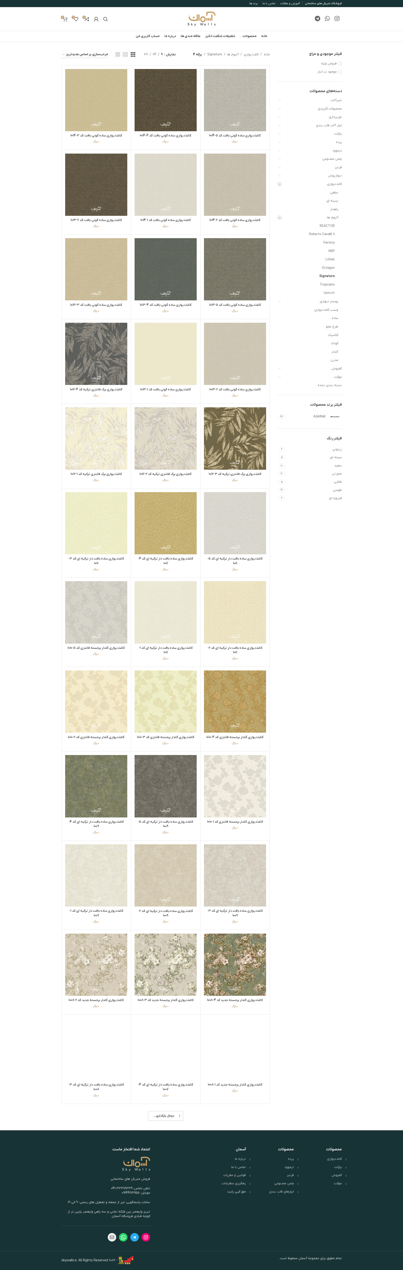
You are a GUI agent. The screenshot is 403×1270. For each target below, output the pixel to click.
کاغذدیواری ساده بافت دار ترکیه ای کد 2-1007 (234, 1176)
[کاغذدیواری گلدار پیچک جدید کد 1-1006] (96, 1228)
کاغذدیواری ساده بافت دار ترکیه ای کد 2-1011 (234, 650)
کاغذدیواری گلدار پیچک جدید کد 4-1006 (96, 1174)
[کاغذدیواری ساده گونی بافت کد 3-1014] (96, 100)
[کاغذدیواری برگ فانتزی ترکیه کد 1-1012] (96, 438)
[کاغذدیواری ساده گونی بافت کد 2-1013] (235, 354)
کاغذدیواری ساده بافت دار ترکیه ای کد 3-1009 (235, 913)
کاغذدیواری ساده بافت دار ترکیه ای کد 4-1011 (165, 561)
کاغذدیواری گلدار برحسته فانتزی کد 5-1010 (96, 648)
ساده (335, 318)
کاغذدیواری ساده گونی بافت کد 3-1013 (96, 305)
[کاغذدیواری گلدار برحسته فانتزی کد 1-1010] (235, 786)
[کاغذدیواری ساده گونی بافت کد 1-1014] (166, 185)
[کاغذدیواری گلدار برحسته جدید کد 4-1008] (235, 965)
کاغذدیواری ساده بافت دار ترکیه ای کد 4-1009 (96, 824)
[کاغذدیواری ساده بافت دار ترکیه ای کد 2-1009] (166, 875)
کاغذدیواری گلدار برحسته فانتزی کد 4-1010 (234, 737)
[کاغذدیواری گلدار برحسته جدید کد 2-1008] (96, 965)
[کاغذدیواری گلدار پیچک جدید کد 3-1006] (235, 1228)
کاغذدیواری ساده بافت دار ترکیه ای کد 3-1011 (96, 561)
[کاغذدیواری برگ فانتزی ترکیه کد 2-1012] (166, 438)
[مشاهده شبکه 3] (133, 55)
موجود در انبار (327, 71)
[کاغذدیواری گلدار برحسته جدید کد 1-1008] (235, 1049)
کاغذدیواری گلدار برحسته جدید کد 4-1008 (235, 1000)
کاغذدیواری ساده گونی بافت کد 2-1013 (235, 389)
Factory (329, 243)
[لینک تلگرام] (317, 19)
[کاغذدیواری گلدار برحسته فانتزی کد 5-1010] (96, 612)
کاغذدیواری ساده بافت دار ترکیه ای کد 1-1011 (166, 650)
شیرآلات (336, 100)
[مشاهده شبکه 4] (125, 55)
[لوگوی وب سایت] (201, 19)
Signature (327, 276)
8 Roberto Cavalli (322, 234)
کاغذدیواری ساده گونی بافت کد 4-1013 (166, 305)
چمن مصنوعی (332, 159)
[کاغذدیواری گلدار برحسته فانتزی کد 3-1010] (166, 701)
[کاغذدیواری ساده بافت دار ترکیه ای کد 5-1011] (235, 523)
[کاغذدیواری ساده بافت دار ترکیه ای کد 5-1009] (166, 786)
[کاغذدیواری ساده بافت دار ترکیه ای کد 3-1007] (96, 1049)
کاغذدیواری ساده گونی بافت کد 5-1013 (235, 305)
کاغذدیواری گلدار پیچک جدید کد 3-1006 (235, 1263)
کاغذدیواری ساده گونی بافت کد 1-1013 (165, 389)
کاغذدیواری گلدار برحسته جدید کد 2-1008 (96, 1000)
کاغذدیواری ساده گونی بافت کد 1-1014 (165, 220)
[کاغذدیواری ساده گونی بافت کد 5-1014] (235, 100)
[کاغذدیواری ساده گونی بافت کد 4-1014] (166, 100)
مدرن (334, 360)
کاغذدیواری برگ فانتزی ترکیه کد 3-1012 (235, 474)
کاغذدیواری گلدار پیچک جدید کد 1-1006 (96, 1263)
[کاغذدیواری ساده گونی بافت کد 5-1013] (235, 269)
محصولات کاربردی (330, 108)
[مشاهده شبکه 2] (118, 55)
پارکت (338, 133)
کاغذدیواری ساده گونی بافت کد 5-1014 (235, 135)
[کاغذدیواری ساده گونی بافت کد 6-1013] (96, 185)
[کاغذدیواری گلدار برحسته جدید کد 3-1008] (166, 965)
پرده (339, 142)
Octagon (328, 268)
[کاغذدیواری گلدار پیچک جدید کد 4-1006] (96, 1138)
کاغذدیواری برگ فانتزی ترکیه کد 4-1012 (96, 389)
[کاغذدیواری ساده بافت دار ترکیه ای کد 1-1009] (96, 875)
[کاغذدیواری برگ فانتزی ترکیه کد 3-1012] (235, 438)
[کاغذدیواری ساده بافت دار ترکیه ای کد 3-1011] (96, 523)
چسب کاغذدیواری (326, 310)
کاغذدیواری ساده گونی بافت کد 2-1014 (234, 220)
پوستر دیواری (329, 301)
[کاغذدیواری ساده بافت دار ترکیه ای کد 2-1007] (235, 1138)
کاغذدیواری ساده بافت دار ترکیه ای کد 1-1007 (166, 1176)
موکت (338, 377)
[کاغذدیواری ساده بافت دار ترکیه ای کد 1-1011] (166, 612)
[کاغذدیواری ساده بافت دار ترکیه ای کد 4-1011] (166, 523)
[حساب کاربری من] (96, 19)
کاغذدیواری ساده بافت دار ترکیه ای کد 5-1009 (165, 824)
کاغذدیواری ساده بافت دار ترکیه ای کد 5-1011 (235, 561)
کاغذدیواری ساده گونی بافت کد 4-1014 (165, 135)
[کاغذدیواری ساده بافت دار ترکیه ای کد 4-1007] (166, 1049)
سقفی (334, 192)
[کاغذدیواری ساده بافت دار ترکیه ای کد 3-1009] (235, 875)
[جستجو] (105, 19)
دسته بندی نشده (330, 385)
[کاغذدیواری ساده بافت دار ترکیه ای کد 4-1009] (96, 786)
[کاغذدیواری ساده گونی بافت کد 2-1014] (235, 185)
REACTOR (327, 226)
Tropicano (327, 284)
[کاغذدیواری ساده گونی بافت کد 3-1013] (96, 269)
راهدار (334, 209)
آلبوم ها (332, 217)
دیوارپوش (335, 175)
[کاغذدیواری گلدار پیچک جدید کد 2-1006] (166, 1228)
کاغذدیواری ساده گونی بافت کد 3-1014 (96, 135)
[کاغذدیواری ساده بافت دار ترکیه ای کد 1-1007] (166, 1138)
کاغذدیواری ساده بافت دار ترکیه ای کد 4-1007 (165, 1087)
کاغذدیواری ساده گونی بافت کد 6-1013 (96, 220)
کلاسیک (333, 335)
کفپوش (336, 368)
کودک (334, 343)
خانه (267, 54)
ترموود (337, 150)
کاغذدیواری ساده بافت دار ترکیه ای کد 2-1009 (165, 913)
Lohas (330, 259)
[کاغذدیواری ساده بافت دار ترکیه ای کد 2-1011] (235, 612)
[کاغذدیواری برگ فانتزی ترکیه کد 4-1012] (96, 354)
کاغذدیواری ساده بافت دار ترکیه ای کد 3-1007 (96, 1087)
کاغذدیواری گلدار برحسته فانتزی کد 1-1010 (235, 822)
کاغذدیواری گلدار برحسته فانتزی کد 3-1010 (165, 737)
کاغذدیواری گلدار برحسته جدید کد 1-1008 (235, 1084)
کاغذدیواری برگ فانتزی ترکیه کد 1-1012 (96, 474)
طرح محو (332, 326)
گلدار (334, 352)
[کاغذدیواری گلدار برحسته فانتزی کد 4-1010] (235, 701)
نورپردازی (335, 117)
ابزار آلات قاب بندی (329, 125)
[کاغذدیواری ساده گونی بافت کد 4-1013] (166, 269)
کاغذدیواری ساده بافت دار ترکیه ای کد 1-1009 (96, 913)
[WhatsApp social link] (327, 19)
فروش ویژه (329, 63)
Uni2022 (329, 293)
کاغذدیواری (334, 184)
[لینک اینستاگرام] (337, 19)
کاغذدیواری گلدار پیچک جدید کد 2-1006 (165, 1263)
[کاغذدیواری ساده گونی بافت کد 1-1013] (166, 354)
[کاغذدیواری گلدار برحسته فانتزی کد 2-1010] (96, 701)
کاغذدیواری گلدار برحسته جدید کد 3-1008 (166, 1000)
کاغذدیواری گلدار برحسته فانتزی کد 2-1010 (96, 737)
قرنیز (338, 167)
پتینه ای (332, 201)
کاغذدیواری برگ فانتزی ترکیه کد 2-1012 (166, 474)
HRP (331, 251)
